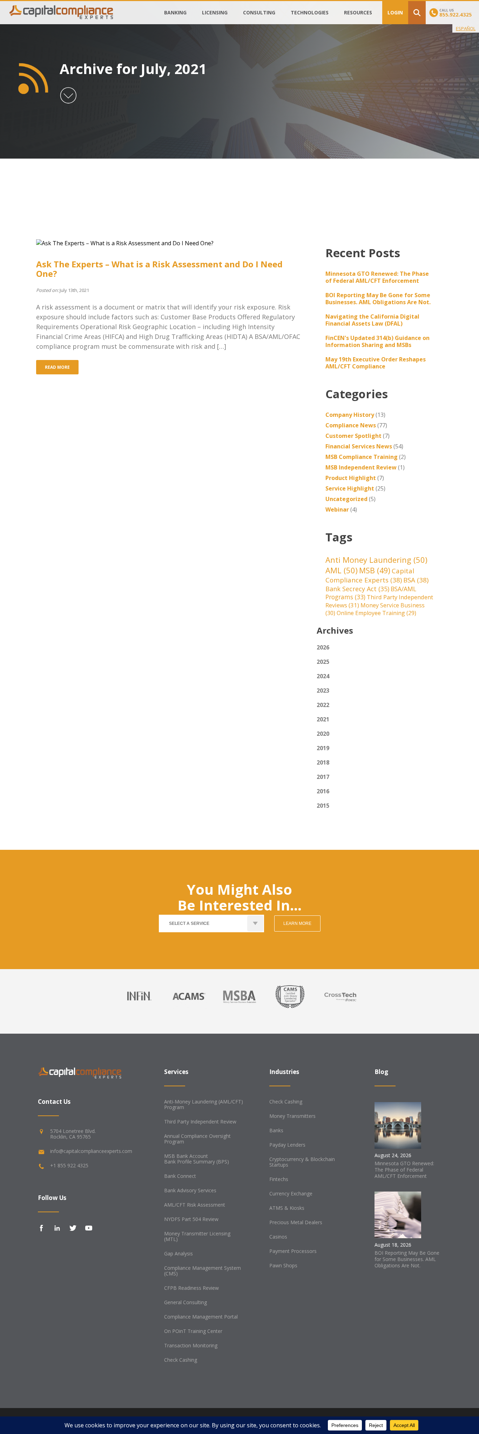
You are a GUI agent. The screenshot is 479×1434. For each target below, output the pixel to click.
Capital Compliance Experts (369, 575)
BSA (416, 580)
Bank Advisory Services (190, 1190)
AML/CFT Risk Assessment (194, 1204)
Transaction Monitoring (190, 1345)
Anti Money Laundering (376, 559)
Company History (349, 415)
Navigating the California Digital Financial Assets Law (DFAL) (372, 320)
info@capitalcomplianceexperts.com (91, 1151)
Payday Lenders (287, 1144)
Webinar (337, 509)
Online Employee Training (376, 613)
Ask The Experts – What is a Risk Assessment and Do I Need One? (159, 268)
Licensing (215, 12)
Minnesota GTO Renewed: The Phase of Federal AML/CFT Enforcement (377, 277)
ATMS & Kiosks (286, 1208)
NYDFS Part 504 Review (191, 1219)
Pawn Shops (283, 1265)
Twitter (72, 1228)
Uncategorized (346, 499)
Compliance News (350, 425)
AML (341, 570)
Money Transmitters (292, 1116)
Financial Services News (358, 446)
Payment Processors (293, 1251)
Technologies (310, 12)
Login (395, 12)
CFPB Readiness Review (191, 1288)
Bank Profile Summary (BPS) (196, 1161)
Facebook (41, 1228)
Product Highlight (350, 478)
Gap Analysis (178, 1253)
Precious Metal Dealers (295, 1222)
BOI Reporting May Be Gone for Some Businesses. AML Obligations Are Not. (378, 298)
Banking (175, 12)
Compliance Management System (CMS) (202, 1271)
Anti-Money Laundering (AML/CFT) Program (203, 1104)
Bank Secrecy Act (357, 589)
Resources (358, 12)
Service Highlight (349, 488)
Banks (276, 1130)
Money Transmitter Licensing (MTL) (197, 1236)
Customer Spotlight (353, 436)
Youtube (88, 1228)
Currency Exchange (290, 1193)
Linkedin (57, 1228)
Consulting (259, 12)
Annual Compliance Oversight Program (197, 1139)
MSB (374, 570)
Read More (57, 367)
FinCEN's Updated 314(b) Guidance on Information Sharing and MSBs (377, 341)
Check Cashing (180, 1359)
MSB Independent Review (361, 467)
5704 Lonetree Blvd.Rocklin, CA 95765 (73, 1134)
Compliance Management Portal (201, 1316)
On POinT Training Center (193, 1331)
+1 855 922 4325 (69, 1165)
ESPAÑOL (465, 28)
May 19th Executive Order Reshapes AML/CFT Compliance (375, 362)
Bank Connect (180, 1176)
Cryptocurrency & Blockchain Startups (302, 1162)
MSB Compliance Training (361, 457)
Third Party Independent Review (200, 1121)
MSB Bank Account (186, 1156)
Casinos (278, 1236)
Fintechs (278, 1179)
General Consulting (185, 1302)
